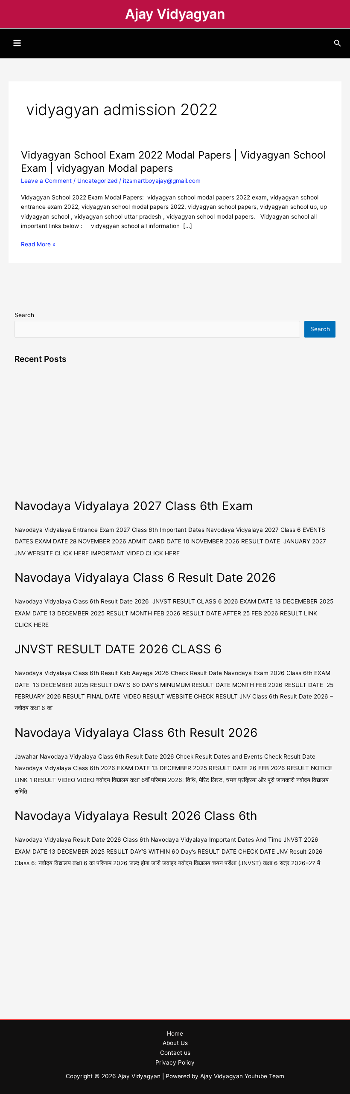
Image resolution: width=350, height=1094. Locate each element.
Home (175, 1033)
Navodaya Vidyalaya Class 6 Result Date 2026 (145, 577)
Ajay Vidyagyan (175, 14)
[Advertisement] (175, 434)
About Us (175, 1042)
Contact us (175, 1052)
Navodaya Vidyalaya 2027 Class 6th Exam (134, 506)
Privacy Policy (175, 1062)
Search (24, 315)
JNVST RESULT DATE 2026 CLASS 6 (118, 649)
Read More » (38, 244)
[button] (337, 43)
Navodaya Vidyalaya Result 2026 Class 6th (136, 815)
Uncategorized (97, 180)
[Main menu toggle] (17, 43)
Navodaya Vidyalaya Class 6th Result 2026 (136, 732)
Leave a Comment (46, 180)
